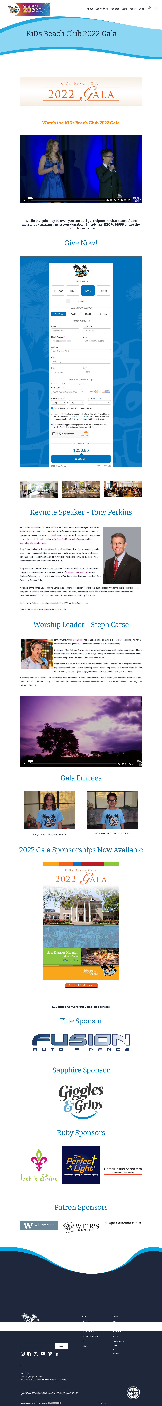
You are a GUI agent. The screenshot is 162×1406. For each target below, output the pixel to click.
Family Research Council (45, 549)
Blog (83, 1341)
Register (114, 8)
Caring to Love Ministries (77, 572)
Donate (133, 8)
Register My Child (88, 1326)
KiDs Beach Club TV (89, 1331)
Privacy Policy (102, 1403)
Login (142, 8)
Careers (115, 1336)
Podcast (85, 1346)
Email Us (25, 1373)
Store (124, 8)
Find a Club (86, 1321)
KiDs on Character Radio (90, 1336)
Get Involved (101, 8)
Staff (114, 1321)
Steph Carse (78, 640)
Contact (115, 1316)
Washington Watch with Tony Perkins (42, 531)
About (90, 8)
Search (61, 1346)
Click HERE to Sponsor (81, 985)
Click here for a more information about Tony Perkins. (43, 609)
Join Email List (118, 1326)
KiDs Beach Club (30, 1403)
